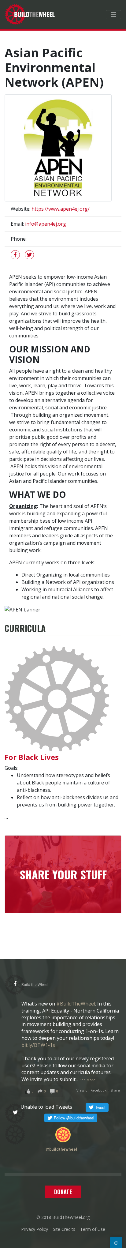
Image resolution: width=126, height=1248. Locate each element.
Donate (63, 1192)
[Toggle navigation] (113, 14)
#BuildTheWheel (75, 1003)
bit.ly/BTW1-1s (38, 1045)
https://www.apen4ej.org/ (60, 208)
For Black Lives (32, 757)
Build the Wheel (34, 984)
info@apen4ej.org (45, 223)
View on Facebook (91, 1090)
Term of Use (92, 1229)
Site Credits (64, 1229)
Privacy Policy (34, 1229)
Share (115, 1090)
